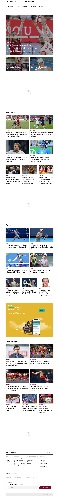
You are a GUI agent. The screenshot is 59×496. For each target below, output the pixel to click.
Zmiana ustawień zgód (19, 460)
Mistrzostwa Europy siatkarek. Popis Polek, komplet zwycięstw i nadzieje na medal (22, 46)
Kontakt (7, 460)
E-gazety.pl (42, 460)
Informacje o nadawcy (19, 463)
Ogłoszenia (30, 460)
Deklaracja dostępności (19, 465)
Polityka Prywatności (19, 458)
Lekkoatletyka (12, 341)
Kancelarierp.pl (43, 465)
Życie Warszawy (44, 468)
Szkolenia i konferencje (11, 473)
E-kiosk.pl (42, 458)
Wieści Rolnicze (43, 466)
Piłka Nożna (11, 112)
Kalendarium (18, 477)
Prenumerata (30, 462)
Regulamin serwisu (18, 462)
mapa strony (9, 477)
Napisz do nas (9, 462)
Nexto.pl (42, 462)
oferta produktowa (29, 477)
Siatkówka (24, 6)
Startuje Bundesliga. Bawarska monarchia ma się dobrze (16, 68)
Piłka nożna (10, 6)
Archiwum (29, 463)
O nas (7, 458)
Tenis (17, 6)
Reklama (29, 458)
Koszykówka (33, 6)
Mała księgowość (44, 463)
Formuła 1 (41, 6)
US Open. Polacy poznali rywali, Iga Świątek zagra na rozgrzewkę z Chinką (40, 68)
